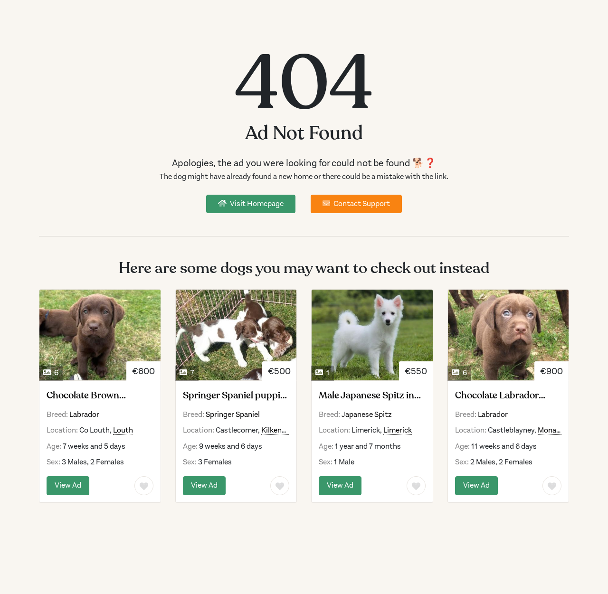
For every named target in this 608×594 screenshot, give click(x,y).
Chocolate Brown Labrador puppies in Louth (89, 395)
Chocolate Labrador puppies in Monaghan (501, 395)
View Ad (68, 485)
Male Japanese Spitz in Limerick (366, 395)
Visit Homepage (256, 203)
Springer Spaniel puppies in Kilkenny (236, 395)
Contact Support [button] (361, 203)
